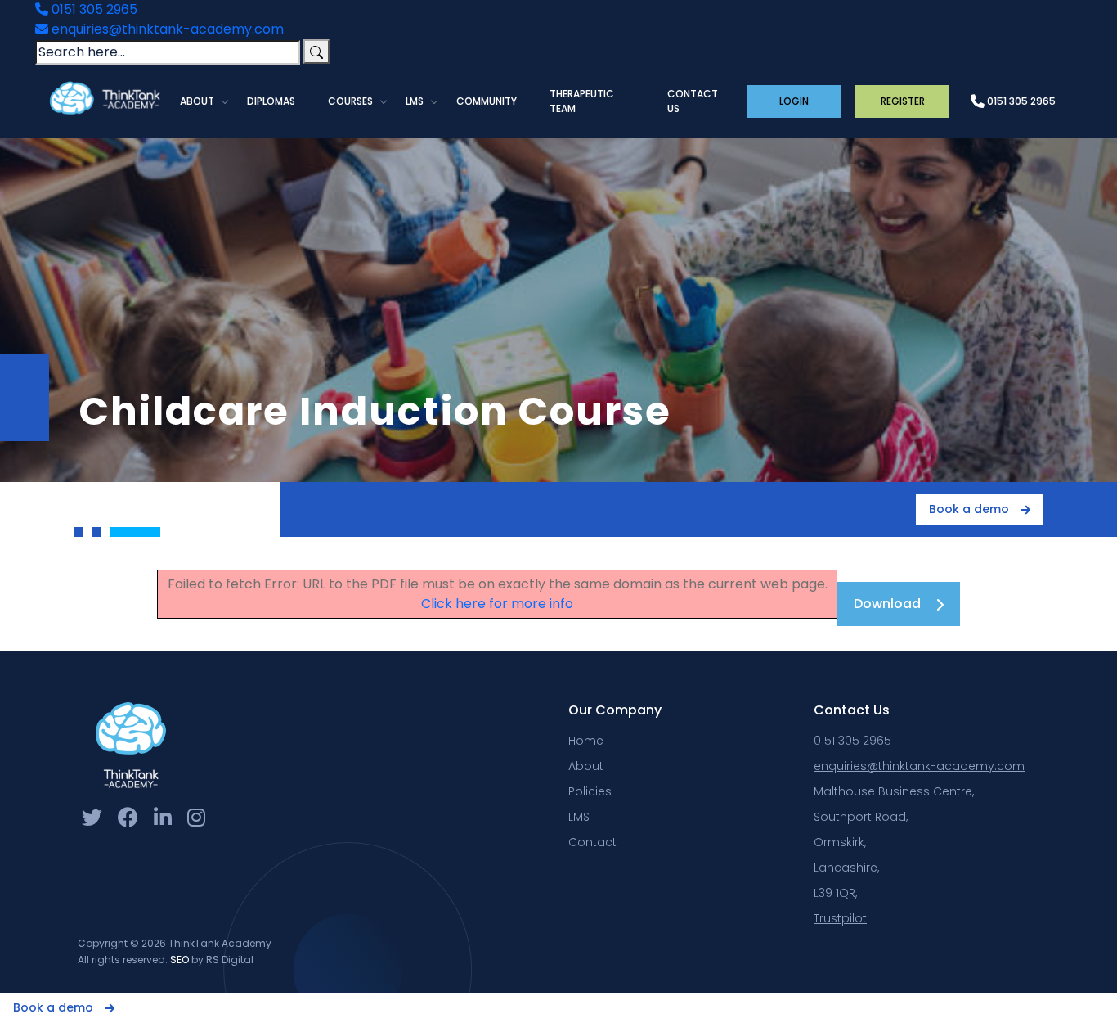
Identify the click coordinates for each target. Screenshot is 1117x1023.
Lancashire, (846, 867)
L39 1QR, (835, 893)
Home (585, 740)
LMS (415, 101)
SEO (179, 960)
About (197, 101)
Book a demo (970, 509)
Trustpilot (840, 918)
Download (887, 603)
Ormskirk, (840, 842)
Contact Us (692, 101)
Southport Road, (861, 817)
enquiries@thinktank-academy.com (166, 29)
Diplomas (271, 101)
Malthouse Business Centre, (894, 791)
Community (486, 101)
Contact (592, 842)
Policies (590, 791)
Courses (350, 101)
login (794, 101)
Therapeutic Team (582, 101)
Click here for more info (497, 603)
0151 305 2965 (92, 9)
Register (903, 101)
